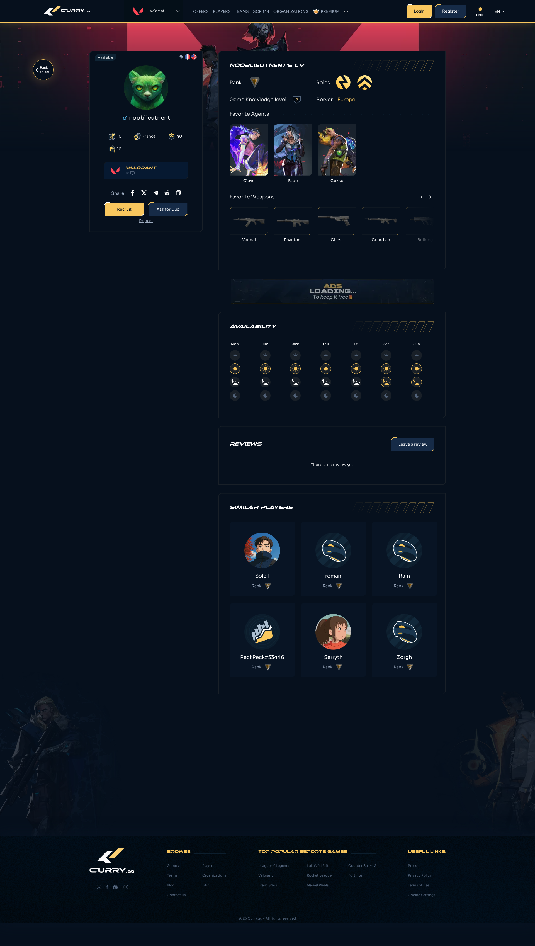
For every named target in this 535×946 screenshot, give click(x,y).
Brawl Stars (267, 885)
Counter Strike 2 (362, 865)
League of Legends (274, 865)
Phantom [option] (293, 239)
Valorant (265, 875)
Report (146, 221)
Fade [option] (293, 180)
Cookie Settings (421, 895)
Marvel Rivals (318, 885)
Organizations (290, 11)
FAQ (205, 885)
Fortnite (355, 875)
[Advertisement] (146, 323)
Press (412, 865)
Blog (170, 885)
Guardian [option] (381, 239)
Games (173, 865)
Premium (330, 11)
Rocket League (319, 875)
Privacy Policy (420, 875)
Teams (242, 11)
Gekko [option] (336, 180)
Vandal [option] (249, 239)
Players (222, 11)
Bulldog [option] (425, 239)
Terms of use (418, 885)
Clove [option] (249, 180)
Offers (201, 11)
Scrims (261, 11)
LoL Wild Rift (318, 865)
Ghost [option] (337, 239)
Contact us (176, 895)
